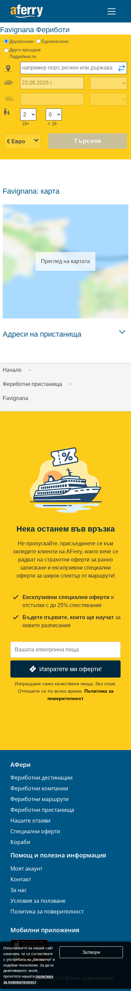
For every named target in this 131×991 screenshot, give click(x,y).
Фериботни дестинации (41, 777)
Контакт (20, 879)
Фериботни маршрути (39, 799)
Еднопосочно (55, 41)
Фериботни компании (39, 788)
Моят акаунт (26, 868)
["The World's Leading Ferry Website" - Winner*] (26, 11)
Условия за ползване (38, 900)
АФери (20, 764)
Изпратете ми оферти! (70, 669)
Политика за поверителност (47, 911)
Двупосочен (21, 41)
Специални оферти (35, 831)
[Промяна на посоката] (121, 70)
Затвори (91, 952)
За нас (18, 890)
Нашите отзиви (30, 820)
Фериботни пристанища (42, 809)
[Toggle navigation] (111, 11)
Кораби (20, 842)
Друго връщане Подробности (25, 53)
